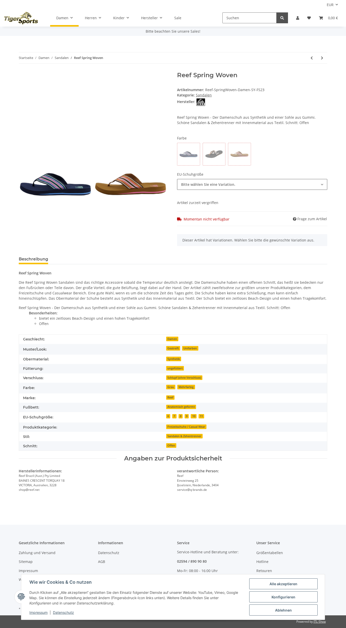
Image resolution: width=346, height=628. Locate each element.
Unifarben (190, 348)
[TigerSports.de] (21, 18)
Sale (177, 17)
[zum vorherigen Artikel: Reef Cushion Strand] (311, 57)
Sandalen (204, 95)
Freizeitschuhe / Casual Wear (186, 427)
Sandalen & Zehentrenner (184, 436)
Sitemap (26, 561)
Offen (171, 445)
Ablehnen (283, 610)
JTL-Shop (320, 621)
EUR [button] (330, 4)
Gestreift (173, 348)
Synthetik (173, 359)
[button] (297, 18)
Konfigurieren (283, 597)
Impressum (28, 570)
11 (201, 416)
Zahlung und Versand (37, 552)
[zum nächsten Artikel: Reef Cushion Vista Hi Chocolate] (322, 57)
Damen (172, 339)
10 (193, 416)
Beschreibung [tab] (33, 259)
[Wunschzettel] (309, 18)
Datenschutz (108, 552)
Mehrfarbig (186, 387)
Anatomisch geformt (181, 407)
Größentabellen (269, 552)
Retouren (264, 570)
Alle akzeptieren (283, 584)
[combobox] (252, 184)
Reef (170, 397)
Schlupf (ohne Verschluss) (184, 377)
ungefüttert (175, 368)
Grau (170, 387)
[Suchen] (282, 17)
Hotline (262, 561)
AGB (101, 561)
